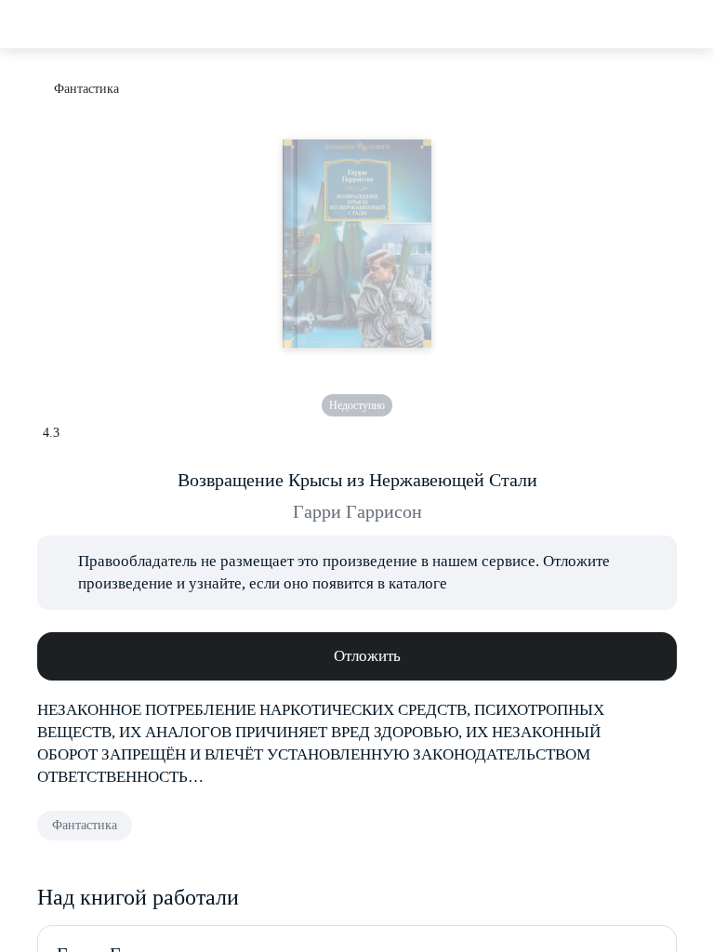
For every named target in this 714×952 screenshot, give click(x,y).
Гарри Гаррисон (357, 511)
